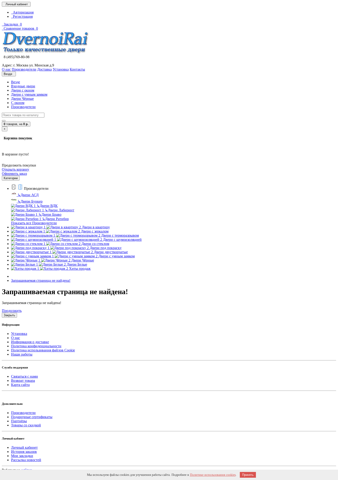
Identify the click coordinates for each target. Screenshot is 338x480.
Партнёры (19, 421)
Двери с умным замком (29, 94)
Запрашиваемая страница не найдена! (40, 280)
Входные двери (23, 86)
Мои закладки (22, 456)
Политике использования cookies (213, 475)
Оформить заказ (14, 173)
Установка (19, 334)
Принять (248, 475)
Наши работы (21, 354)
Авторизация (22, 12)
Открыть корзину (15, 169)
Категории (11, 178)
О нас (15, 338)
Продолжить (12, 311)
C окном (17, 103)
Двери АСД (28, 195)
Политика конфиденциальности (36, 346)
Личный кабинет (24, 447)
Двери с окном (22, 90)
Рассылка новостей (26, 460)
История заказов (24, 452)
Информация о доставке (30, 342)
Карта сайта (20, 385)
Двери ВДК (47, 206)
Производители (23, 107)
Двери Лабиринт (59, 210)
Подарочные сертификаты (31, 417)
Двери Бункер (30, 201)
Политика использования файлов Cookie (43, 350)
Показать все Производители (34, 223)
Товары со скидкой (26, 425)
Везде (15, 82)
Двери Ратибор (55, 219)
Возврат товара (23, 380)
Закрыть (9, 315)
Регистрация (22, 16)
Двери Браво (49, 214)
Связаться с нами (24, 376)
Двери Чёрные (22, 99)
